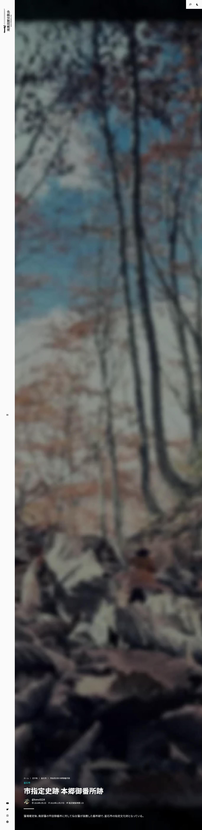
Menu (7, 415)
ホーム (26, 778)
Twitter (7, 809)
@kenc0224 (38, 799)
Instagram (7, 815)
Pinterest (7, 822)
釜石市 (43, 778)
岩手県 (35, 778)
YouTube (7, 803)
